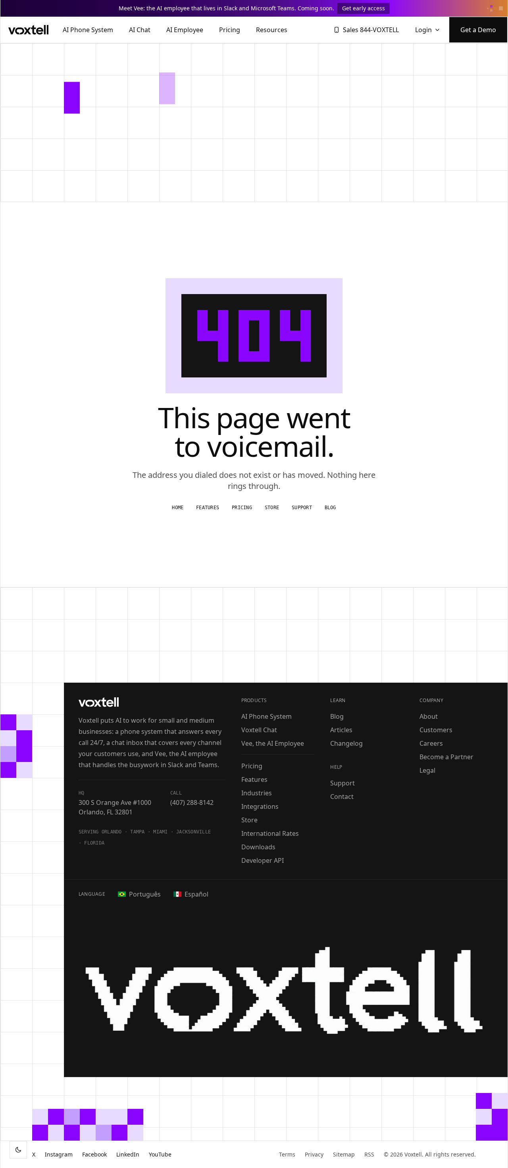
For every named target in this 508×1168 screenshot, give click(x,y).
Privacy (314, 1154)
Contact (342, 796)
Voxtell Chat (259, 729)
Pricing (229, 29)
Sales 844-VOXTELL (371, 29)
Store (272, 507)
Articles (341, 729)
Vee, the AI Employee (272, 743)
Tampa (137, 832)
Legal (427, 770)
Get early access (363, 8)
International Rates (270, 833)
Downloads (258, 847)
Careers (431, 743)
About (428, 716)
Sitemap (344, 1154)
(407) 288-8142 (192, 802)
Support (302, 507)
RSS (369, 1154)
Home (177, 507)
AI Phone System (88, 29)
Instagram (59, 1154)
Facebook (94, 1154)
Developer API (262, 860)
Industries (256, 793)
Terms (287, 1154)
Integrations (260, 806)
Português (145, 894)
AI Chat (139, 29)
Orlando (112, 832)
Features (207, 507)
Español (196, 894)
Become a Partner (446, 756)
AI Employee (184, 29)
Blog (330, 507)
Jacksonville (193, 832)
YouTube (160, 1154)
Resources (271, 29)
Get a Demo (478, 29)
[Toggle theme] (18, 1149)
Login (423, 29)
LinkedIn (127, 1154)
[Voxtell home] (28, 30)
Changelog (346, 743)
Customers (435, 729)
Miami (160, 832)
